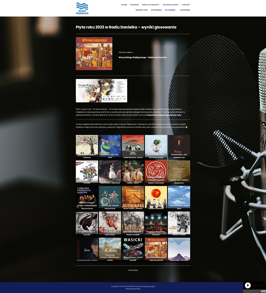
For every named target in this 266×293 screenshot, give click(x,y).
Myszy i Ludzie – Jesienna (133, 208)
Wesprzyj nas (142, 10)
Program (134, 5)
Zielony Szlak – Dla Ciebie (179, 260)
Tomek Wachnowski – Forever (87, 260)
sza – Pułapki (180, 235)
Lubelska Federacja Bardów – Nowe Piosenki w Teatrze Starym (87, 205)
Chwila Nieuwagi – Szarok (133, 157)
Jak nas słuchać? (171, 5)
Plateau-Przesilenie (156, 208)
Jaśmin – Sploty (133, 183)
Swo (174, 235)
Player (124, 5)
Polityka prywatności (133, 289)
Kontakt (186, 5)
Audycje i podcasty (150, 5)
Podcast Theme (149, 286)
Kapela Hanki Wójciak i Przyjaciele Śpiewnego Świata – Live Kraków (156, 180)
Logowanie (185, 10)
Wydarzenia (156, 10)
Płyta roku (170, 10)
